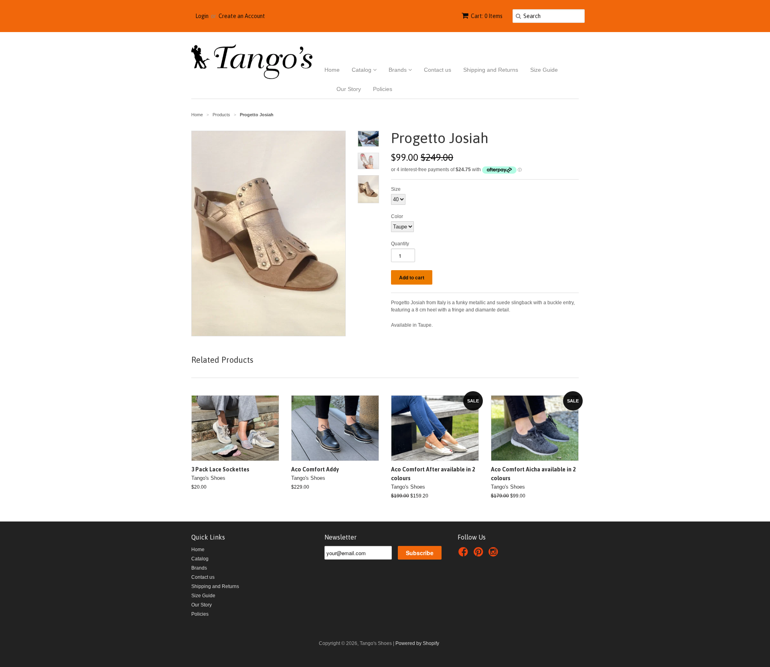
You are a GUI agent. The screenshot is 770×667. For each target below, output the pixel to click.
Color (397, 216)
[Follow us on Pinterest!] (480, 554)
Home (332, 70)
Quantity (400, 244)
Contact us (437, 70)
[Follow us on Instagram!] (494, 554)
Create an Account (242, 16)
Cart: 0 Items (487, 16)
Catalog (362, 70)
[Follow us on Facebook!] (464, 554)
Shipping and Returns (490, 70)
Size (396, 189)
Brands (398, 70)
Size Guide (544, 70)
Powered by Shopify (417, 643)
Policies (382, 89)
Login (202, 16)
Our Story (348, 89)
